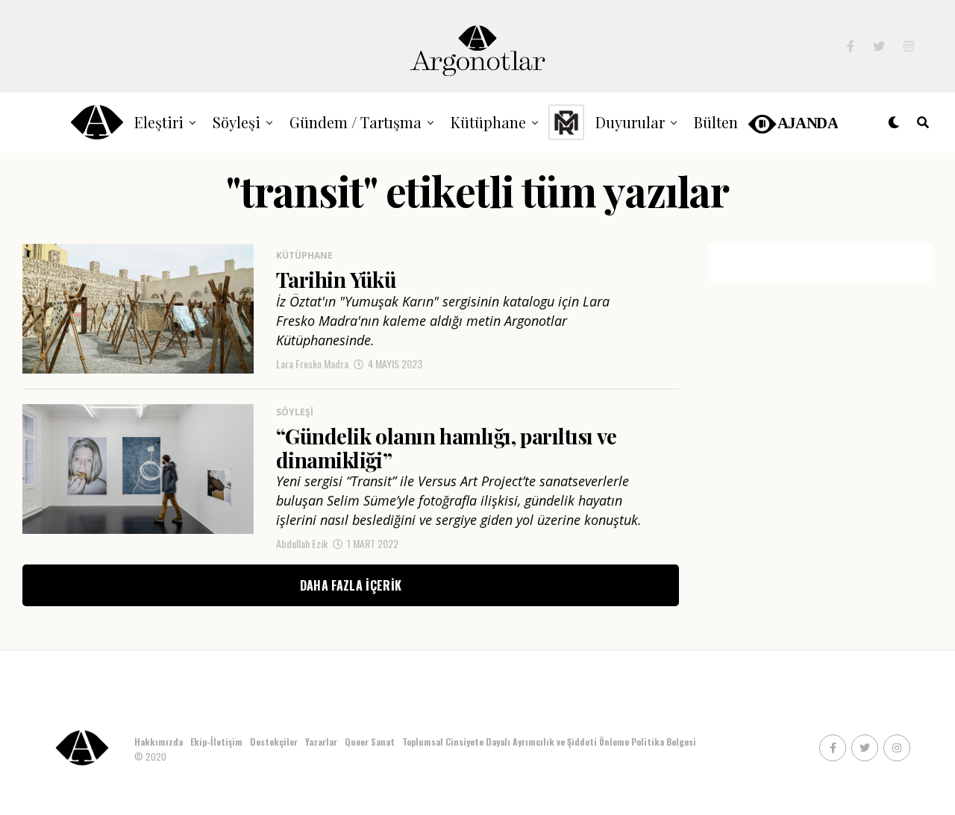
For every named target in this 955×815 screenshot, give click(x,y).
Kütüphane (488, 122)
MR (566, 122)
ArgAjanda (792, 122)
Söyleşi (236, 122)
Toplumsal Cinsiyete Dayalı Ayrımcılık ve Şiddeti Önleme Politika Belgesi (550, 741)
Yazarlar (321, 741)
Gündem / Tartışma (355, 122)
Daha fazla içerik (350, 585)
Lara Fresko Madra (312, 363)
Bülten (716, 122)
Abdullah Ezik (302, 543)
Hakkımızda (158, 741)
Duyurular (630, 122)
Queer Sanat (370, 741)
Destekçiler (274, 741)
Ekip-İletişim (216, 741)
